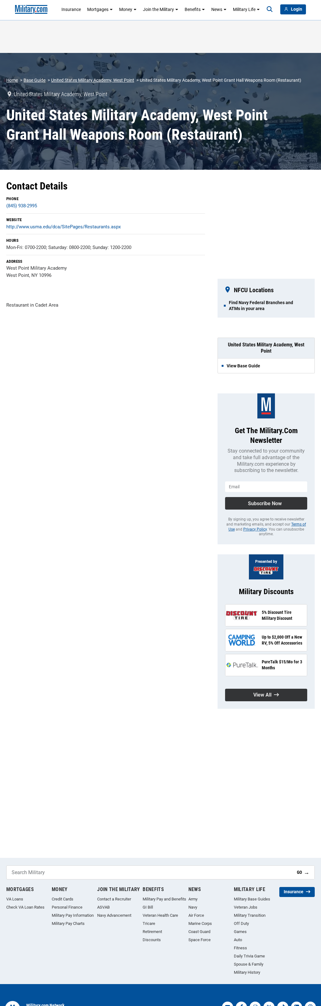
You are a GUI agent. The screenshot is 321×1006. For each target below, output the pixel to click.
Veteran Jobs (245, 907)
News (216, 9)
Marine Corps (200, 923)
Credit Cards (62, 899)
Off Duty (241, 923)
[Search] (269, 9)
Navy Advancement (114, 915)
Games (240, 931)
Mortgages (97, 9)
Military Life (244, 9)
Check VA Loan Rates (25, 907)
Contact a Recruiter (114, 899)
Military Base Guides (252, 899)
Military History (247, 972)
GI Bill (148, 907)
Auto (238, 939)
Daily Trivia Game (249, 956)
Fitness (240, 948)
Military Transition (250, 915)
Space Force (199, 939)
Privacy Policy (255, 529)
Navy (192, 907)
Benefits (193, 9)
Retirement (152, 931)
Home (12, 80)
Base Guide (34, 80)
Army (192, 899)
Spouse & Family (248, 964)
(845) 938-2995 (21, 206)
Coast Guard (199, 931)
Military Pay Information (73, 915)
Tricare (149, 923)
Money (125, 9)
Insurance (71, 9)
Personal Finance (67, 907)
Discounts (152, 939)
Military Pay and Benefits (164, 899)
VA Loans (14, 899)
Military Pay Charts (68, 923)
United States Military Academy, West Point (92, 80)
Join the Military (158, 9)
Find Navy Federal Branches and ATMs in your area (261, 305)
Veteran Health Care (160, 915)
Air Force (196, 915)
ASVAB (103, 907)
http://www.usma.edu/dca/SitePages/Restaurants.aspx (63, 227)
